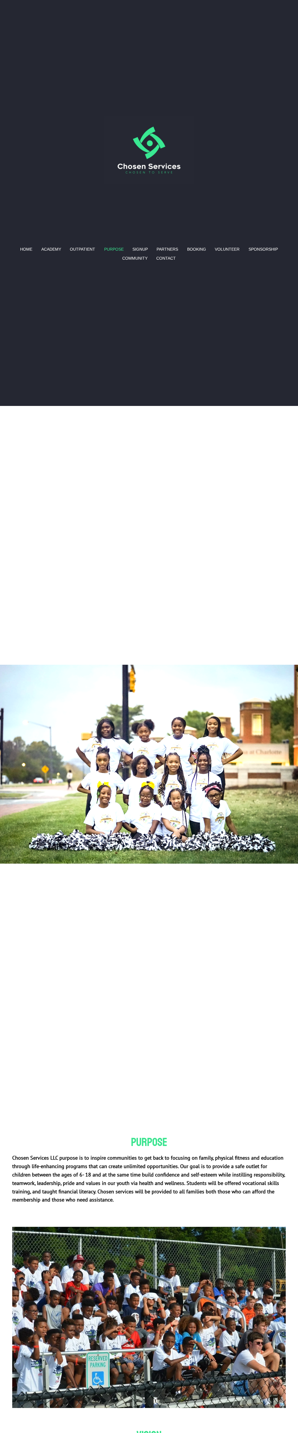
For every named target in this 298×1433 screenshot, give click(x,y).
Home (26, 249)
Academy (51, 249)
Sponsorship (263, 249)
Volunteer (227, 249)
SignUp (140, 249)
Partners (167, 249)
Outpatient (82, 249)
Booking (196, 249)
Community (135, 258)
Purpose (114, 249)
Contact (166, 258)
